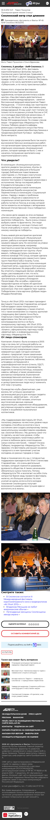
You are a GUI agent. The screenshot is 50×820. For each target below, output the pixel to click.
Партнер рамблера (23, 808)
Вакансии (18, 717)
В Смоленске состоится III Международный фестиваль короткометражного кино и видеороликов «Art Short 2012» (25, 600)
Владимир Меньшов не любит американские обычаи (20, 608)
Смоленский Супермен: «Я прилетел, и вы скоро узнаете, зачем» (27, 695)
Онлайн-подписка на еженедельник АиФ (24, 730)
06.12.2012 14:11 (7, 10)
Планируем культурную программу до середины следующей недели (26, 664)
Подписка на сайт (24, 726)
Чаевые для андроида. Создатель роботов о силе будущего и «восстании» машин (28, 687)
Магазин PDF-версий (12, 733)
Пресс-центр (35, 714)
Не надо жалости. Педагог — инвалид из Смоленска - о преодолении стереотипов (27, 679)
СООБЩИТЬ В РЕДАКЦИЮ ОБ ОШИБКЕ (20, 737)
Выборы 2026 (31, 733)
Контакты (7, 726)
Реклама (6, 717)
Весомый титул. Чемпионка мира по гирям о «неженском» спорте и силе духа (28, 672)
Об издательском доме (14, 714)
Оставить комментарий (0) (25, 633)
